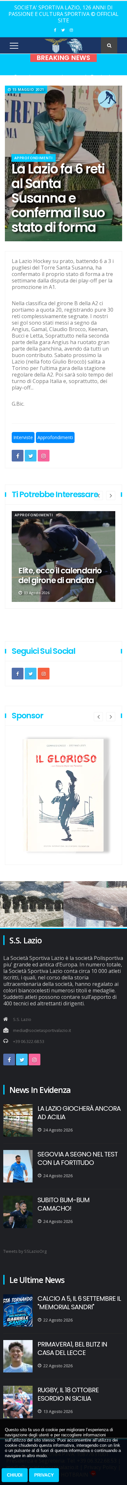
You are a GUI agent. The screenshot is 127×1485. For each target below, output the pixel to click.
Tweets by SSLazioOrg (25, 1251)
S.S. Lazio (22, 1019)
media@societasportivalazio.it (42, 1030)
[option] (63, 556)
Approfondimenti (33, 157)
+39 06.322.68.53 (28, 1041)
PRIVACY (44, 1475)
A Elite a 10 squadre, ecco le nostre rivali (54, 575)
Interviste (23, 437)
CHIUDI (14, 1475)
